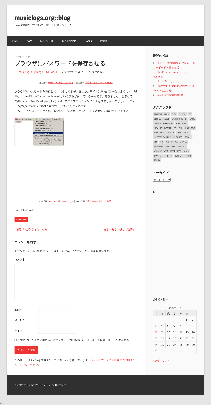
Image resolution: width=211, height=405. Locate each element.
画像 (189, 155)
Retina (174, 141)
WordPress (175, 151)
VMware (158, 151)
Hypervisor (181, 123)
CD (190, 114)
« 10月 (156, 360)
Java (193, 128)
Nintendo (177, 137)
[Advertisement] (76, 173)
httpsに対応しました (169, 81)
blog (174, 114)
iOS (174, 128)
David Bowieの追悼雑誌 (170, 94)
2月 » (166, 360)
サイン (186, 151)
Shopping (158, 146)
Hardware (168, 123)
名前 (18, 309)
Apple (89, 40)
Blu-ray (182, 114)
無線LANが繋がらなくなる (60, 82)
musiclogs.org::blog (42, 18)
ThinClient (170, 146)
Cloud (166, 119)
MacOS (171, 132)
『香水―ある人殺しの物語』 (99, 82)
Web (166, 151)
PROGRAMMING (69, 40)
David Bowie (177, 119)
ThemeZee (60, 385)
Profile (103, 40)
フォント (168, 155)
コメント (21, 259)
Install (167, 128)
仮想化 (178, 155)
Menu (179, 132)
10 (156, 332)
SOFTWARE (51, 72)
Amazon (158, 114)
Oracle (188, 137)
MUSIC (14, 40)
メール (19, 320)
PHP (161, 141)
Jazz (156, 132)
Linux (163, 132)
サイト (18, 330)
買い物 (157, 160)
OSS (155, 141)
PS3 (167, 141)
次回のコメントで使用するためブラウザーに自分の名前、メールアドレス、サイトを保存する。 (75, 340)
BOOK (29, 40)
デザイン (158, 155)
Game (192, 119)
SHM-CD (183, 141)
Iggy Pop (158, 128)
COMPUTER (46, 40)
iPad (181, 128)
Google (157, 123)
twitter (182, 146)
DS (186, 119)
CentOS (157, 119)
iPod (187, 128)
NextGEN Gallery (162, 137)
